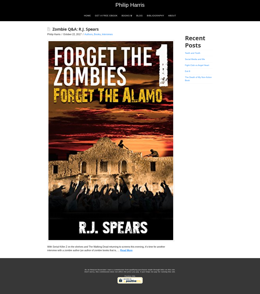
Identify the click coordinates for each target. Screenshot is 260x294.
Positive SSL (130, 276)
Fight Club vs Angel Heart (197, 65)
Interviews (107, 34)
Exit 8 (187, 71)
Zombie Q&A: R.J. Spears (75, 29)
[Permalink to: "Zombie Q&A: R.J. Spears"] (110, 140)
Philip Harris (130, 5)
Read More (126, 250)
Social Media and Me (195, 59)
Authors (88, 34)
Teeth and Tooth (192, 53)
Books (97, 34)
